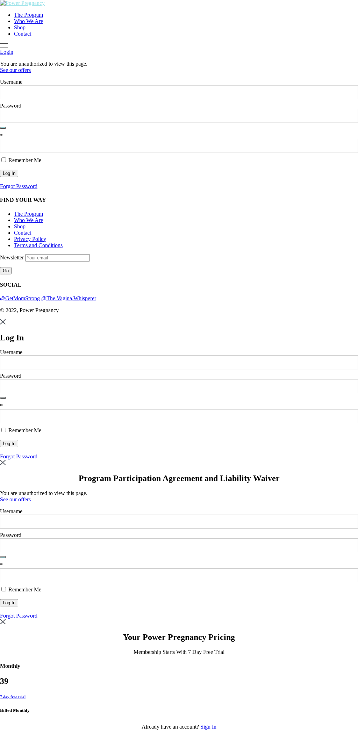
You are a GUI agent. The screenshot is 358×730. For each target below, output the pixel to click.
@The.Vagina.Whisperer (68, 298)
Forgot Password (18, 186)
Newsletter (12, 257)
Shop (20, 27)
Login (6, 52)
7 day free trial (13, 697)
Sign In (208, 727)
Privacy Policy (30, 239)
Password (10, 106)
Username (11, 82)
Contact (22, 34)
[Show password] (3, 128)
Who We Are (28, 21)
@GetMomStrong (20, 298)
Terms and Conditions (38, 245)
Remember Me (24, 160)
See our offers (15, 70)
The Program (28, 15)
